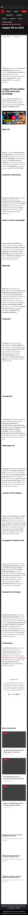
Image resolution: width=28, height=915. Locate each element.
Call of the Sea (6, 658)
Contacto (17, 908)
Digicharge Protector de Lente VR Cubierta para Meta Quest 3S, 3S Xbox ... (12, 835)
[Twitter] (11, 694)
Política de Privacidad (8, 906)
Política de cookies (20, 906)
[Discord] (19, 694)
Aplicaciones (9, 15)
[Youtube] (9, 694)
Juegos (5, 733)
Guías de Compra (7, 22)
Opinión (16, 11)
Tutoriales (19, 15)
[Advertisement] (14, 53)
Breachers (23, 658)
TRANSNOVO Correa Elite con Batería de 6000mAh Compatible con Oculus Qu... (11, 877)
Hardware (12, 18)
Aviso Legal (11, 908)
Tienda (24, 11)
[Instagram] (13, 694)
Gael (12, 754)
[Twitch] (15, 694)
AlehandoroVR (6, 37)
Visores (20, 18)
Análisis (5, 18)
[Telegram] (17, 694)
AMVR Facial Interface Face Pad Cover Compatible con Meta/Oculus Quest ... (11, 856)
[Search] (20, 11)
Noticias (8, 11)
